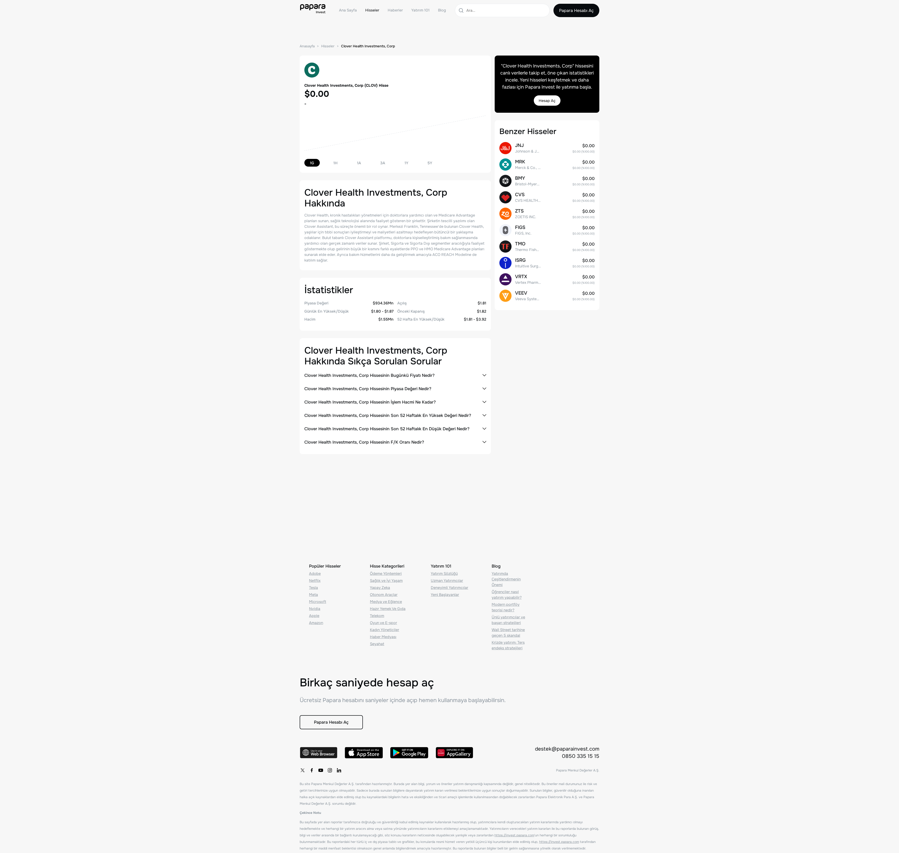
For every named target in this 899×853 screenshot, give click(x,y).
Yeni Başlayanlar (445, 594)
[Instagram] (330, 770)
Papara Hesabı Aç (576, 10)
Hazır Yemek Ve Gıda (387, 608)
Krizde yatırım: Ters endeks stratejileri (508, 645)
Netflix (315, 580)
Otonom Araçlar (384, 594)
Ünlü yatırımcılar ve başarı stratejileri (508, 620)
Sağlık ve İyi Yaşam (386, 580)
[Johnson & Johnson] (547, 148)
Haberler (395, 10)
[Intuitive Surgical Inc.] (547, 263)
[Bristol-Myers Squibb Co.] (547, 181)
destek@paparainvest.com (567, 749)
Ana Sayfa (348, 10)
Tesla (313, 587)
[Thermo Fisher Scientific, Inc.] (547, 246)
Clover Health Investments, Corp (368, 46)
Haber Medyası (383, 636)
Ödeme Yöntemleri (386, 573)
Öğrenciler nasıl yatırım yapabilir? (507, 594)
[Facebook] (311, 770)
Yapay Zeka (380, 587)
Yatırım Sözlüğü (444, 573)
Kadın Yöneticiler (384, 629)
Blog (442, 10)
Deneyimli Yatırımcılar (449, 587)
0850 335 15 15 (580, 756)
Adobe (315, 573)
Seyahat (377, 643)
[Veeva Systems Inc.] (547, 295)
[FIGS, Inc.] (547, 230)
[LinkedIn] (339, 770)
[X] (302, 770)
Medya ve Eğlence (386, 601)
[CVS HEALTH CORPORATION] (547, 197)
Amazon (316, 622)
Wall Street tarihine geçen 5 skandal (508, 632)
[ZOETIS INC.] (547, 213)
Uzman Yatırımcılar (447, 580)
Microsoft (317, 601)
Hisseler (372, 10)
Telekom (377, 615)
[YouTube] (321, 770)
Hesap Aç (547, 100)
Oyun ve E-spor (383, 622)
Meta (313, 594)
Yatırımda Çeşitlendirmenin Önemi (506, 579)
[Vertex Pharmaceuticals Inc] (547, 279)
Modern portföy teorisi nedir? (506, 607)
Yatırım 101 (420, 10)
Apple (314, 615)
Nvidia (314, 608)
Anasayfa (307, 46)
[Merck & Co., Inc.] (547, 164)
